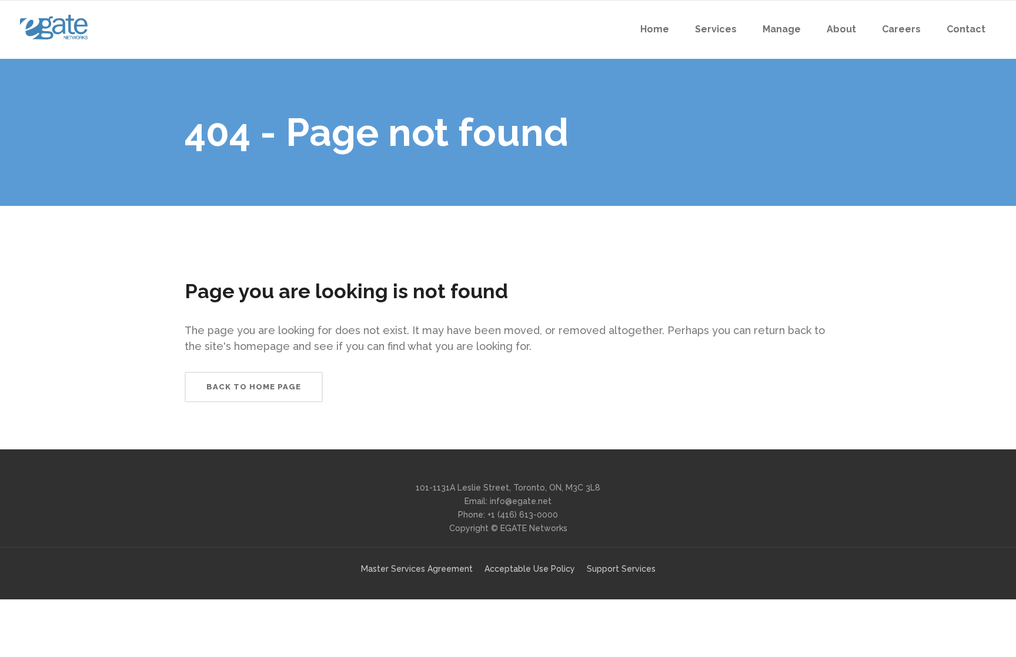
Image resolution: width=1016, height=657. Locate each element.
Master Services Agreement (417, 568)
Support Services (621, 568)
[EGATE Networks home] (54, 27)
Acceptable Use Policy (529, 568)
